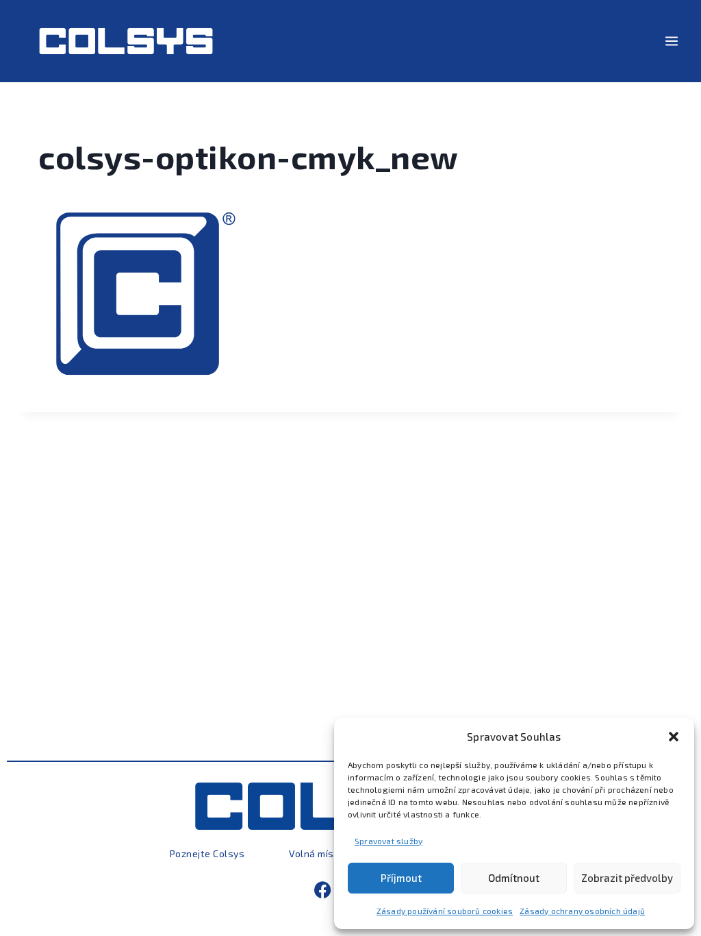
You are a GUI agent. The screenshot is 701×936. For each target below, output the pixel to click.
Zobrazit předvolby (627, 878)
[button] (673, 736)
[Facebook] (323, 890)
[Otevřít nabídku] (671, 40)
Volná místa (316, 853)
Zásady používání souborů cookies (445, 910)
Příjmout (401, 878)
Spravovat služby (388, 841)
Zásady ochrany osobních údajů (582, 910)
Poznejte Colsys (207, 853)
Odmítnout (513, 878)
